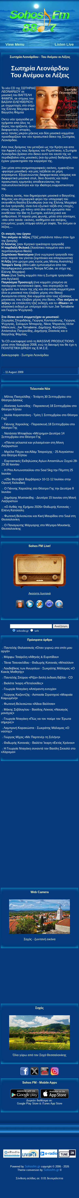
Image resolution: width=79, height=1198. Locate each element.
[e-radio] (49, 1156)
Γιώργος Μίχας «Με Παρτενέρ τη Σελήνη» (32, 737)
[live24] (30, 1156)
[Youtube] (44, 1074)
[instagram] (54, 1074)
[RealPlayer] (49, 607)
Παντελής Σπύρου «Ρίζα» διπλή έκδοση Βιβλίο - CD (38, 677)
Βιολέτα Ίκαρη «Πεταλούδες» (23, 683)
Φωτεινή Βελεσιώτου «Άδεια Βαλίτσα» (29, 703)
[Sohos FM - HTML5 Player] (20, 607)
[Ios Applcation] (55, 1097)
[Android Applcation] (24, 1097)
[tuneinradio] (67, 1156)
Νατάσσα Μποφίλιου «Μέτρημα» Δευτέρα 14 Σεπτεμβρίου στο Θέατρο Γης (32, 435)
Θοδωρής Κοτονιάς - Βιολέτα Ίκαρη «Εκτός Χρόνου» (39, 742)
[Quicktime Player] (58, 607)
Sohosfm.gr (32, 1166)
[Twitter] (34, 1074)
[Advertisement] (39, 824)
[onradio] (12, 1156)
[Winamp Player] (39, 607)
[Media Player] (29, 607)
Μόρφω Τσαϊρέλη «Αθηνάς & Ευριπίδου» (31, 657)
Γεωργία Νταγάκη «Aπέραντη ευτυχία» (30, 689)
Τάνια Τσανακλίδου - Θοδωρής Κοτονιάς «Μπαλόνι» (39, 662)
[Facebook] (24, 1074)
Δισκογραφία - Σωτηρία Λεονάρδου (25, 355)
